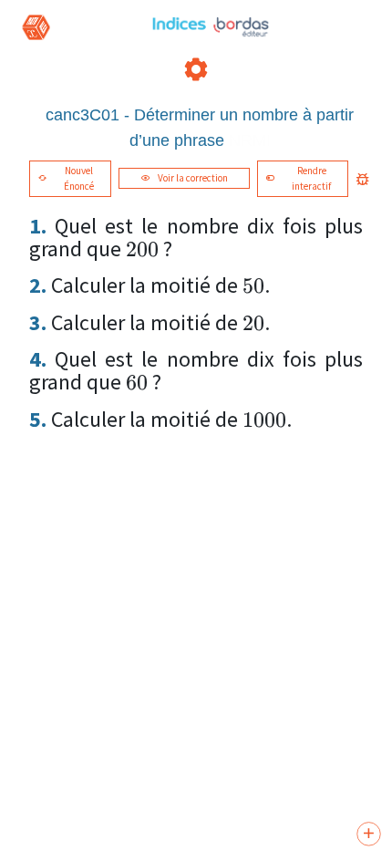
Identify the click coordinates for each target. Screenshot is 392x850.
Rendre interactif (311, 178)
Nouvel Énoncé (79, 178)
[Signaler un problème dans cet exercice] (363, 178)
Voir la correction (193, 177)
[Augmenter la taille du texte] (368, 834)
